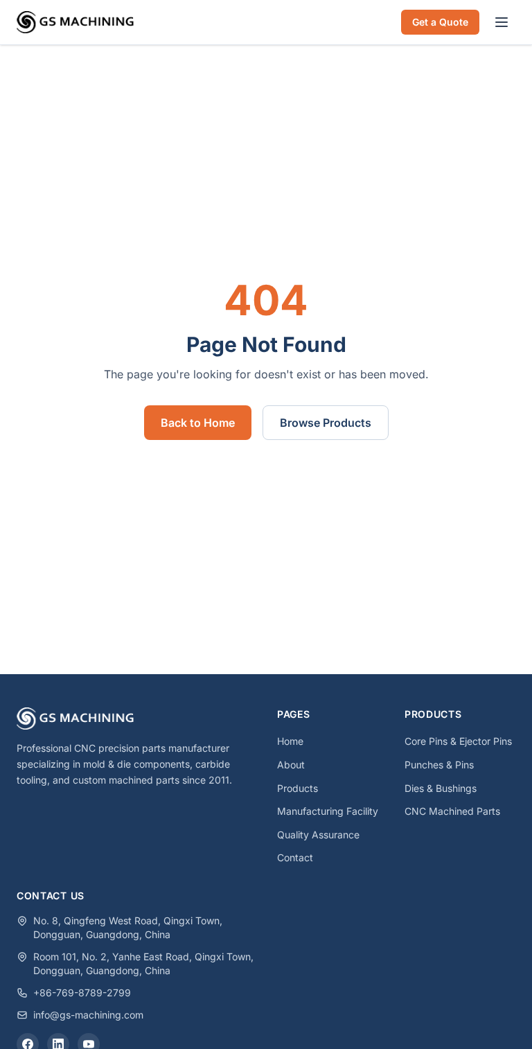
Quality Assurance (318, 834)
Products (297, 788)
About (291, 764)
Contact (295, 857)
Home (290, 741)
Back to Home (198, 423)
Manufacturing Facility (327, 811)
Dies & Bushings (441, 788)
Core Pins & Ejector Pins (458, 741)
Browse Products (325, 423)
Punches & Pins (439, 764)
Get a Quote (440, 22)
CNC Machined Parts (452, 811)
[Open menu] (501, 22)
